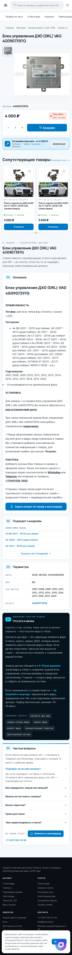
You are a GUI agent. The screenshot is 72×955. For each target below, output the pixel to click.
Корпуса (49, 16)
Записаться (59, 143)
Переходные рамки (12, 892)
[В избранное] (29, 171)
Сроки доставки (15, 813)
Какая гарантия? (15, 805)
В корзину (49, 127)
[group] (18, 198)
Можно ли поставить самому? (23, 796)
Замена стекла (45, 887)
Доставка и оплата (12, 926)
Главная (9, 27)
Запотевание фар (46, 896)
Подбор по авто (14, 16)
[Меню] (5, 5)
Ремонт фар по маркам (14, 917)
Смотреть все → (60, 160)
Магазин (21, 27)
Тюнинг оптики (45, 904)
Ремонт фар (43, 883)
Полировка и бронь (47, 900)
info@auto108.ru (46, 921)
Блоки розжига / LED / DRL (41, 27)
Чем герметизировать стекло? (23, 822)
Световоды (8, 896)
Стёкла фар (33, 16)
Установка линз (45, 892)
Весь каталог (9, 904)
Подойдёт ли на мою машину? (23, 768)
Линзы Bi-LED (10, 900)
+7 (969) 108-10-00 (15, 840)
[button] (36, 232)
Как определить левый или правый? (26, 787)
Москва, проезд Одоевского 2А (52, 928)
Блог (5, 921)
